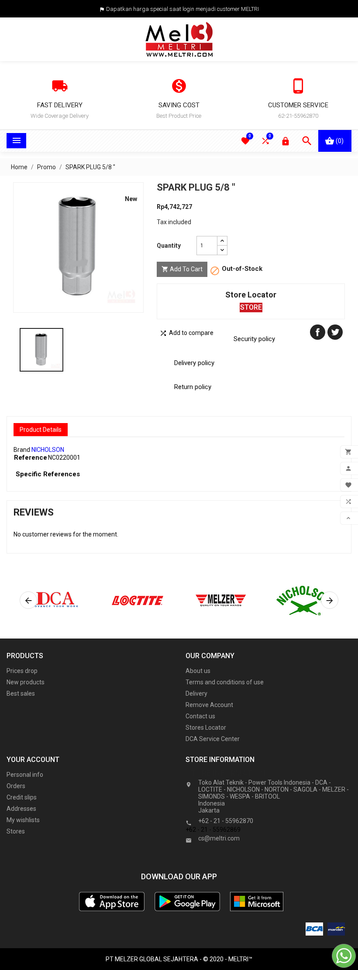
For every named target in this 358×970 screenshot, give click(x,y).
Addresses (21, 808)
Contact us (200, 716)
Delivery (196, 693)
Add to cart (182, 269)
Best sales (21, 693)
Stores (16, 831)
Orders (16, 785)
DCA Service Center (213, 738)
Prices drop (22, 670)
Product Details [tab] (41, 429)
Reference (30, 457)
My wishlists (23, 819)
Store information (226, 773)
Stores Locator (206, 727)
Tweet (335, 332)
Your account (33, 759)
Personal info (25, 774)
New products (26, 682)
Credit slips (22, 797)
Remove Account (209, 704)
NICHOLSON (47, 449)
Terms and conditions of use (225, 682)
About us (198, 670)
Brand (22, 449)
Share (317, 332)
